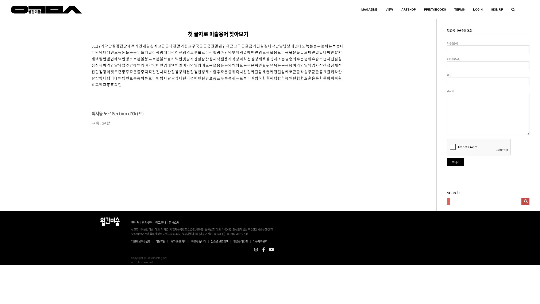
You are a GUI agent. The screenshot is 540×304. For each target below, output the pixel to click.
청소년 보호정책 (221, 241)
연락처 (135, 222)
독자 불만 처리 (178, 241)
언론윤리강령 (242, 241)
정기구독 (147, 222)
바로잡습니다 (198, 241)
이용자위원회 (260, 241)
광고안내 (160, 222)
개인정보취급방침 (141, 241)
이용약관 (160, 241)
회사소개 (174, 222)
